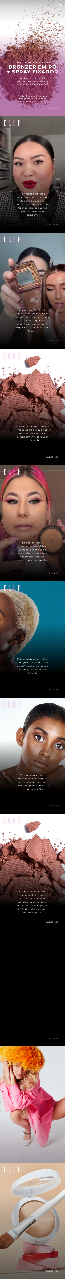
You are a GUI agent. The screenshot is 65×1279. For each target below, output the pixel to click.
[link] (32, 1251)
